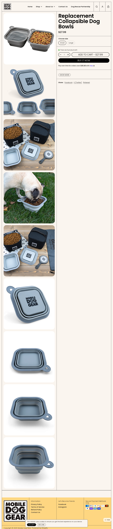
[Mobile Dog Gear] (7, 6)
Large (71, 43)
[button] (96, 6)
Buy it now (84, 60)
